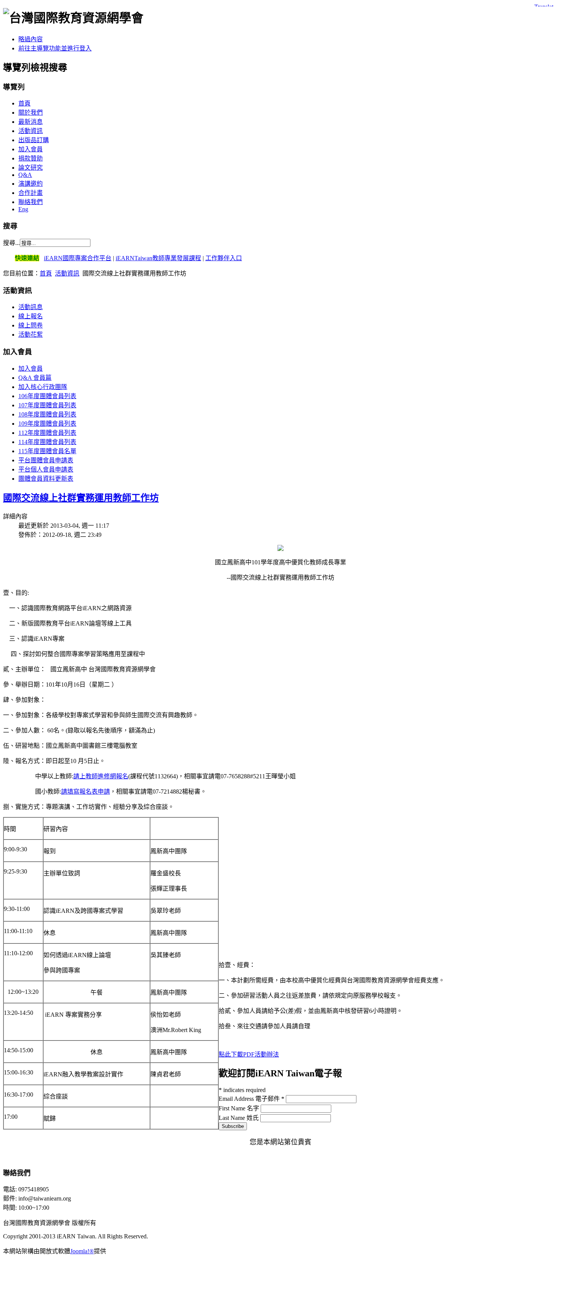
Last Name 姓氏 (239, 1118)
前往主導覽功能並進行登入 (55, 48)
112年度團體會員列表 (47, 432)
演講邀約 (30, 183)
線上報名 (30, 316)
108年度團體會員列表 (47, 414)
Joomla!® (82, 1251)
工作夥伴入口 (223, 258)
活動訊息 (30, 307)
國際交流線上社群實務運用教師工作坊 (81, 498)
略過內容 (30, 39)
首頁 (24, 103)
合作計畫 (30, 193)
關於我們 (30, 112)
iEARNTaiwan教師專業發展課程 (158, 258)
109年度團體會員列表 (47, 423)
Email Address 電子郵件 (251, 1098)
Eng (23, 209)
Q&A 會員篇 (35, 377)
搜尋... (11, 243)
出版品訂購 (33, 140)
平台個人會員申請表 (45, 469)
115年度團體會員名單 (47, 451)
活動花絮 (30, 334)
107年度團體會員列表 (47, 405)
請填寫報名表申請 (85, 791)
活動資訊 (30, 131)
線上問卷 (30, 325)
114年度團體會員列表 (47, 442)
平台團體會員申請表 (45, 460)
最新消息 (30, 121)
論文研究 (30, 167)
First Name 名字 (240, 1108)
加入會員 (30, 149)
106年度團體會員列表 (47, 396)
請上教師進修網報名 (100, 776)
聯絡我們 (30, 202)
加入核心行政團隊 (42, 387)
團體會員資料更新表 (45, 478)
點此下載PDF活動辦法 (249, 1054)
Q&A (25, 175)
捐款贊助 (30, 158)
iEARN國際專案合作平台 (77, 258)
